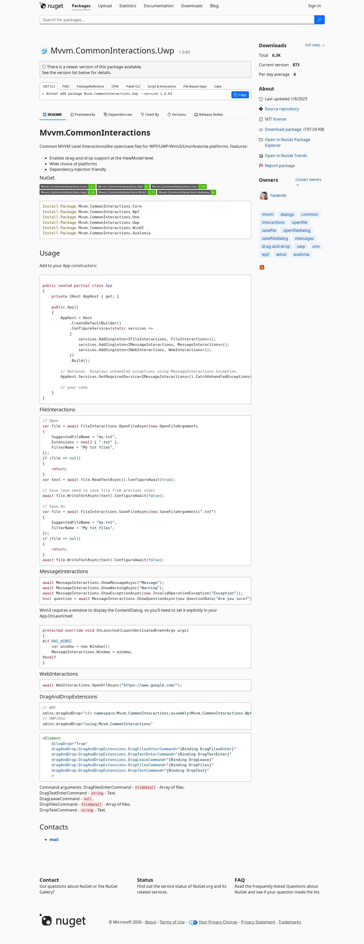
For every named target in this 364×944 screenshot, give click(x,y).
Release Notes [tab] (210, 114)
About (150, 922)
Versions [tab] (178, 114)
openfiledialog (296, 230)
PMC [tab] (65, 86)
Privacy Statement (258, 922)
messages (304, 238)
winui (281, 254)
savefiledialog (275, 238)
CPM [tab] (115, 86)
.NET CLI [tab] (49, 86)
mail (54, 839)
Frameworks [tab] (84, 114)
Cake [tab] (217, 86)
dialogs (287, 214)
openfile (299, 222)
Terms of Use (172, 922)
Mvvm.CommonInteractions (95, 133)
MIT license (275, 119)
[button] (240, 94)
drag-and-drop (276, 246)
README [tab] (54, 114)
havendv (278, 195)
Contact (49, 879)
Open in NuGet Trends (286, 155)
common (309, 214)
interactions (273, 222)
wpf (265, 254)
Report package (280, 165)
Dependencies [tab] (119, 114)
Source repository (282, 109)
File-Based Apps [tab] (195, 86)
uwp (301, 246)
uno (316, 246)
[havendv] (263, 195)
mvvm (267, 214)
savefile (269, 230)
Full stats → (315, 45)
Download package (283, 129)
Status (145, 879)
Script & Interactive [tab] (162, 86)
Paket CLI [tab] (133, 86)
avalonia (301, 254)
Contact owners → (308, 182)
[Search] (319, 19)
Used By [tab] (151, 114)
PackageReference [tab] (90, 86)
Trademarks (289, 922)
